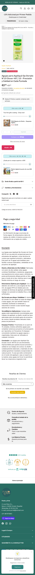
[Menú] (32, 8)
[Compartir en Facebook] (14, 194)
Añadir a (7, 147)
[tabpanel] (17, 305)
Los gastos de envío (18, 88)
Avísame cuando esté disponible (33, 287)
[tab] (6, 248)
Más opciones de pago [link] (17, 141)
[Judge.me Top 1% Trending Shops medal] (20, 462)
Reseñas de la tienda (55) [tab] (25, 379)
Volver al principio (17, 480)
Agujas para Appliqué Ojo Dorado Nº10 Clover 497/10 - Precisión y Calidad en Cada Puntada (17, 28)
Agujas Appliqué (6, 65)
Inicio (3, 26)
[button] (28, 8)
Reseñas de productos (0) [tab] (9, 379)
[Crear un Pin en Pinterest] (17, 194)
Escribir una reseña (17, 392)
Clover (3, 68)
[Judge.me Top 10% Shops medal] (28, 462)
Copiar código (24, 21)
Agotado (23, 132)
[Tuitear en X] (10, 194)
